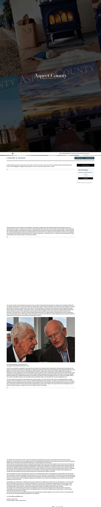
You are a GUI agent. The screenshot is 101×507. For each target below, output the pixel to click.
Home (60, 153)
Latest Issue (73, 153)
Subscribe (85, 178)
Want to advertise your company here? (85, 182)
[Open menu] (12, 153)
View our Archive (80, 153)
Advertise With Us (66, 153)
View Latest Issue (85, 165)
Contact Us (87, 153)
